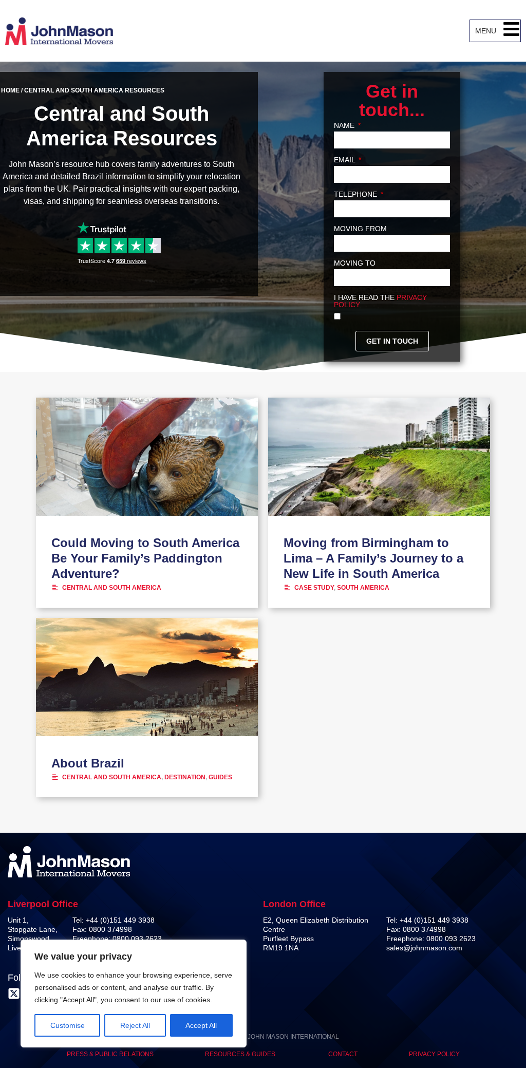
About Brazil (87, 763)
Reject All (135, 1025)
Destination (184, 777)
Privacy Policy (434, 1054)
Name (345, 125)
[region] (134, 993)
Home (10, 90)
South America (363, 587)
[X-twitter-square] (14, 993)
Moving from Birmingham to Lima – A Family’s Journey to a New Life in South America (373, 558)
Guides (220, 777)
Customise (67, 1025)
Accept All (201, 1025)
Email (345, 160)
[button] (511, 31)
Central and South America (111, 587)
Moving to (354, 263)
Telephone (356, 194)
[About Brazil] (147, 677)
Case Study (314, 587)
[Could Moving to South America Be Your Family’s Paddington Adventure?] (147, 457)
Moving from (360, 229)
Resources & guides (241, 1054)
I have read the (380, 301)
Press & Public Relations (110, 1054)
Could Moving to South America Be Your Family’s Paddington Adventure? (145, 558)
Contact (343, 1054)
